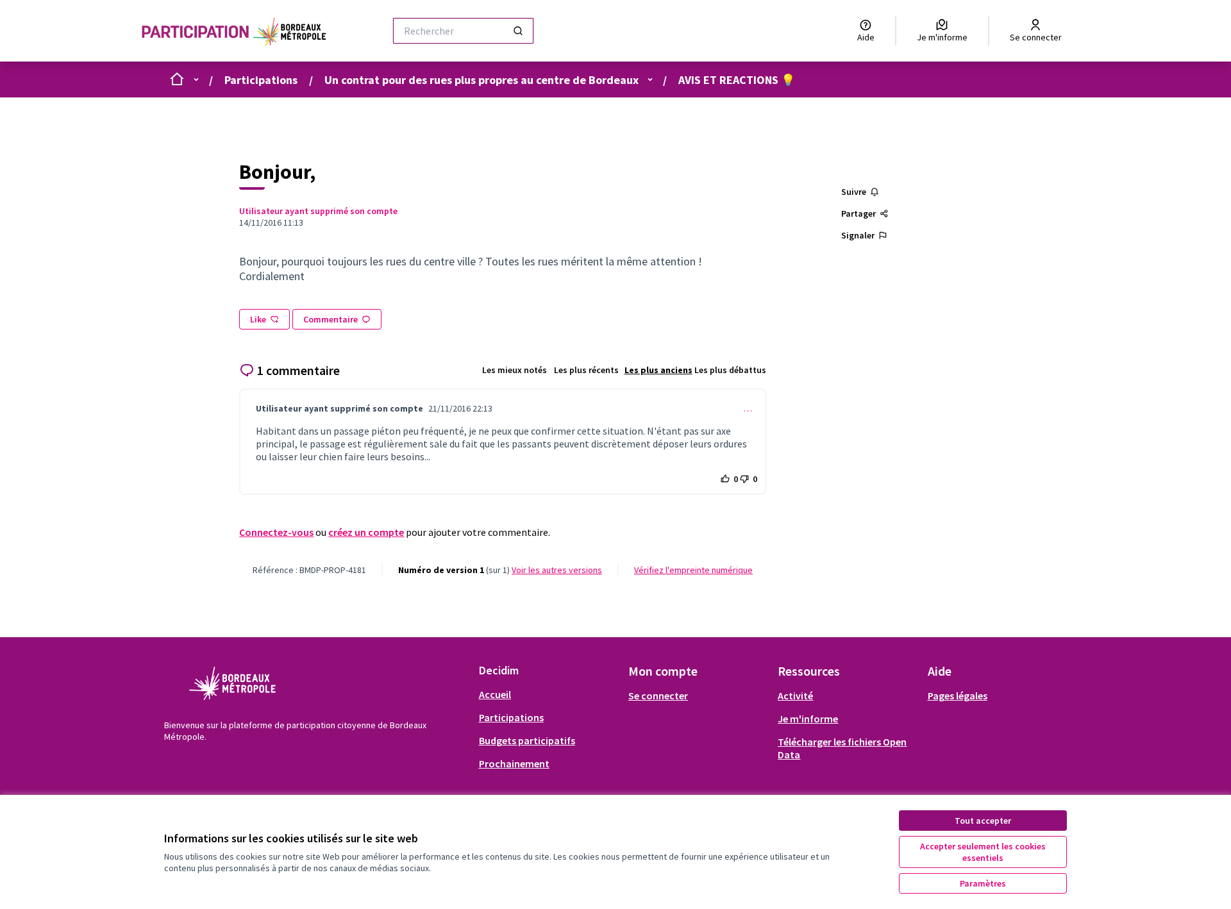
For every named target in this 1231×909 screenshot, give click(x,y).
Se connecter (658, 695)
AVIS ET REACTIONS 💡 (736, 79)
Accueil (495, 694)
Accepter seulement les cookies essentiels (983, 851)
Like (258, 319)
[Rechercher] (518, 31)
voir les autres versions (557, 570)
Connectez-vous (276, 532)
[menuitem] (548, 694)
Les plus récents (586, 370)
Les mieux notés (514, 370)
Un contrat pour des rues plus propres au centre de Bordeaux (481, 79)
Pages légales (957, 695)
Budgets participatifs (527, 740)
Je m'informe (808, 718)
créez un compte (366, 532)
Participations (260, 79)
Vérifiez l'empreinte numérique (693, 570)
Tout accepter (983, 820)
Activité (795, 695)
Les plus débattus (730, 370)
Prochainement (514, 763)
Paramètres (983, 883)
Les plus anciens (658, 370)
